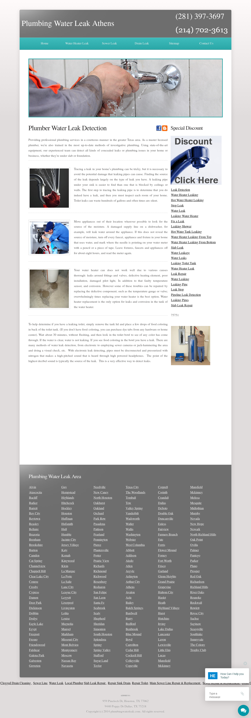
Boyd (129, 639)
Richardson (197, 581)
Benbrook (132, 629)
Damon (33, 597)
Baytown (34, 518)
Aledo (129, 561)
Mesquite (196, 503)
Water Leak (178, 210)
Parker (194, 561)
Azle (129, 597)
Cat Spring (35, 561)
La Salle (66, 581)
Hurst (161, 613)
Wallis (129, 529)
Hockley (66, 508)
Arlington (132, 576)
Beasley (34, 524)
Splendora (100, 639)
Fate (160, 539)
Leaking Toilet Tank (183, 263)
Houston (66, 513)
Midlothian (197, 508)
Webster (131, 539)
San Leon (99, 597)
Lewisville (164, 645)
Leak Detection (180, 189)
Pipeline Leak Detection (186, 294)
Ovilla (194, 545)
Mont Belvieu (69, 645)
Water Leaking (180, 279)
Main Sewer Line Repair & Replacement (161, 683)
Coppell (163, 487)
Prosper (195, 571)
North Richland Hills (203, 534)
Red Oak (195, 576)
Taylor (98, 666)
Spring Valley (102, 650)
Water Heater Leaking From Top (191, 237)
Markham (67, 634)
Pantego (195, 555)
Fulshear (34, 650)
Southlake (196, 634)
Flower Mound (167, 550)
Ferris (161, 545)
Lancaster (164, 634)
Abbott (130, 550)
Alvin (32, 487)
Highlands (67, 497)
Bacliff (33, 497)
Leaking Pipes (180, 300)
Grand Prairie (166, 581)
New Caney (101, 492)
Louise (65, 618)
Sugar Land (101, 660)
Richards (99, 566)
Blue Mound (133, 634)
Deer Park (35, 602)
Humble (66, 534)
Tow (128, 503)
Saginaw (195, 624)
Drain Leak (142, 43)
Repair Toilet (126, 683)
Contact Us (206, 43)
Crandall (163, 497)
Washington (133, 534)
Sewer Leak (109, 43)
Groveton (34, 666)
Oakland (99, 508)
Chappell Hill (37, 571)
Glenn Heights (167, 576)
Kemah (65, 555)
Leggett (66, 597)
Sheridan (99, 624)
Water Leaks (178, 258)
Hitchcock (67, 503)
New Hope (197, 524)
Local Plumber (60, 683)
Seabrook (99, 608)
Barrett (33, 508)
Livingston (68, 608)
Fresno (33, 639)
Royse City (197, 613)
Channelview (37, 566)
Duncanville (165, 518)
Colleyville (132, 660)
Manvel (66, 629)
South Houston (103, 634)
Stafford (99, 655)
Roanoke (195, 597)
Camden (34, 555)
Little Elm (164, 650)
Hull (64, 529)
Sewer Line (27, 683)
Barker (33, 503)
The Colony (197, 645)
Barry (129, 618)
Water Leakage (180, 253)
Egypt (32, 629)
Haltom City (165, 592)
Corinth (162, 492)
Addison (131, 555)
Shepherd (99, 618)
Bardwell (131, 613)
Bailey (130, 602)
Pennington (101, 539)
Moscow (66, 655)
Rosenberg (100, 581)
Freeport (34, 634)
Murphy (195, 513)
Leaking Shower (181, 226)
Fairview (163, 529)
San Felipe (100, 592)
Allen (129, 566)
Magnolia (67, 624)
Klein (64, 566)
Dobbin (33, 613)
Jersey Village (70, 545)
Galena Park (36, 655)
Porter (97, 555)
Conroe (33, 581)
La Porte (66, 576)
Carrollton (132, 645)
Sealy (97, 613)
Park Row (100, 518)
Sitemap (174, 43)
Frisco (162, 566)
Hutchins (163, 618)
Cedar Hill (132, 650)
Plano (193, 566)
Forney (162, 555)
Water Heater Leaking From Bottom (193, 242)
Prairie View (101, 561)
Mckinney (164, 666)
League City (69, 592)
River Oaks (197, 592)
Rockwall (196, 602)
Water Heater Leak (77, 43)
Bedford (131, 624)
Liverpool (67, 602)
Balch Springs (134, 608)
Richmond (100, 571)
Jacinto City (68, 539)
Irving (162, 624)
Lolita (65, 613)
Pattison (98, 529)
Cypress (34, 592)
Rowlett (194, 608)
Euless (162, 524)
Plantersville (101, 550)
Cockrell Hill (134, 655)
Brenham (34, 539)
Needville (99, 487)
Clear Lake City (39, 576)
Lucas (162, 655)
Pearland (99, 534)
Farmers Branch (168, 534)
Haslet (162, 597)
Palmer (194, 550)
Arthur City (133, 581)
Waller (130, 524)
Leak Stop (177, 289)
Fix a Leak (177, 221)
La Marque (68, 571)
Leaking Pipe (179, 284)
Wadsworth (133, 518)
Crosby (33, 587)
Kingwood (68, 561)
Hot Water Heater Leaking (187, 200)
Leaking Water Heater (184, 216)
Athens (130, 587)
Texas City (132, 487)
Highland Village (168, 608)
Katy (64, 550)
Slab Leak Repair (182, 305)
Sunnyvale (196, 639)
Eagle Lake (36, 624)
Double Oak (165, 513)
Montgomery (69, 650)
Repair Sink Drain (105, 683)
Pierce (97, 545)
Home (44, 43)
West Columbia (135, 545)
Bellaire (34, 529)
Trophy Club (198, 650)
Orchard (99, 513)
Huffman (67, 518)
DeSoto (162, 508)
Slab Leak (177, 247)
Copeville (132, 666)
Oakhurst (99, 503)
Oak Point (196, 539)
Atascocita (35, 492)
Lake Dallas (165, 629)
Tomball (131, 497)
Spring (98, 645)
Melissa (195, 497)
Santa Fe (99, 602)
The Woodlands (135, 492)
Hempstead (68, 492)
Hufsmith (67, 524)
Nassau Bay (68, 660)
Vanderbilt (132, 513)
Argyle (130, 571)
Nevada (195, 518)
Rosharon (99, 587)
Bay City (34, 513)
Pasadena (99, 524)
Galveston (35, 660)
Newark (195, 529)
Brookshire (36, 545)
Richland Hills (199, 587)
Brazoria (34, 534)
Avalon (130, 592)
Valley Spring (134, 508)
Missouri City (69, 639)
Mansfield (164, 660)
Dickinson (35, 608)
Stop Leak (177, 205)
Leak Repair (178, 274)
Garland (163, 571)
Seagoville (196, 629)
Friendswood (37, 645)
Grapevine (164, 587)
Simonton (99, 629)
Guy (64, 487)
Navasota (67, 666)
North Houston (103, 497)
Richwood (100, 576)
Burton (33, 550)
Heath (162, 602)
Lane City (67, 587)
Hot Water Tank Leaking (186, 231)
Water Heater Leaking (184, 195)
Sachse (194, 618)
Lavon (162, 639)
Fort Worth (165, 561)
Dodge (33, 618)
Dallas (162, 503)
